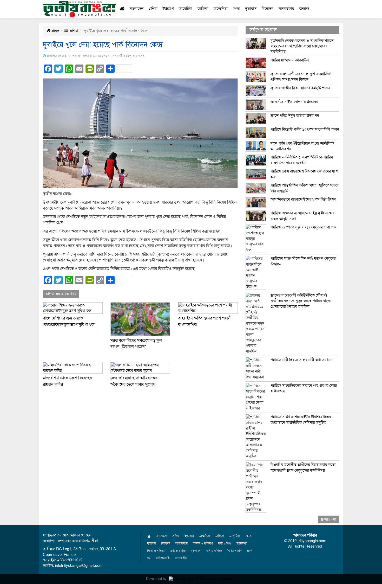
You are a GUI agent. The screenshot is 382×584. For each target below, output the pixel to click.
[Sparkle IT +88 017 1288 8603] (202, 579)
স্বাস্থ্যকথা (241, 543)
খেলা (236, 8)
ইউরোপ (168, 8)
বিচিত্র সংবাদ (234, 551)
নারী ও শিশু (224, 543)
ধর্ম (148, 558)
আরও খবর (329, 519)
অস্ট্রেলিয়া (221, 8)
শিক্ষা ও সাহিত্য (156, 551)
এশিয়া (153, 8)
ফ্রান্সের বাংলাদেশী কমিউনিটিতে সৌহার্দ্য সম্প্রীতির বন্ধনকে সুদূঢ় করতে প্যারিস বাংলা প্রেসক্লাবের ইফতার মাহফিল (301, 301)
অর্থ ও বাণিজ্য (214, 551)
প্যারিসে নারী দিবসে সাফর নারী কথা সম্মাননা (302, 359)
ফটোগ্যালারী (163, 558)
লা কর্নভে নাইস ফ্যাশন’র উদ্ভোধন (294, 101)
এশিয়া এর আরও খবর (60, 293)
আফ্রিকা (202, 8)
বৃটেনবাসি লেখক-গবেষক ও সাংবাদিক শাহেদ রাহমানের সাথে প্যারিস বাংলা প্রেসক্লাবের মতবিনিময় (302, 46)
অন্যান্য (304, 8)
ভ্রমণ (249, 551)
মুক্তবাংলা (196, 551)
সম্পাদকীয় (181, 558)
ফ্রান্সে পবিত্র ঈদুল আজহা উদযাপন (295, 115)
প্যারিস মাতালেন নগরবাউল (290, 60)
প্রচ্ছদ (55, 30)
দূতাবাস (250, 8)
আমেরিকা (185, 8)
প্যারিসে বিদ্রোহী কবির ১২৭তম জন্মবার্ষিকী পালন (305, 129)
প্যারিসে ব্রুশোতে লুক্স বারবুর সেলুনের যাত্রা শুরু (303, 227)
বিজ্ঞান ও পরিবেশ (203, 543)
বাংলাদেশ (136, 8)
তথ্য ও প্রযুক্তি (178, 551)
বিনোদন (267, 8)
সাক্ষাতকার (286, 8)
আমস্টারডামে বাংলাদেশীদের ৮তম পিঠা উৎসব (303, 199)
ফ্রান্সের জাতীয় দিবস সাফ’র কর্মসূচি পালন (300, 88)
